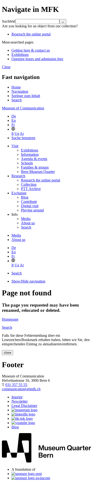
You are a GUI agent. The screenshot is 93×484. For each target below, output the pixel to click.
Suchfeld (8, 21)
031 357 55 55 (16, 385)
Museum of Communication (23, 108)
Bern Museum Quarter (38, 172)
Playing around (32, 210)
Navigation (19, 91)
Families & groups (35, 167)
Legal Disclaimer (24, 406)
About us (28, 223)
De (13, 116)
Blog (24, 197)
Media (26, 219)
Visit (14, 146)
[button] (13, 129)
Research (18, 176)
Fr (13, 125)
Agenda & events (34, 159)
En (13, 120)
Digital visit (29, 206)
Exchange (18, 193)
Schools (27, 163)
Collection (28, 184)
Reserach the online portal (31, 34)
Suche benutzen (23, 138)
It (12, 134)
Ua (17, 134)
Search (16, 100)
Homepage (10, 319)
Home (16, 87)
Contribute (29, 202)
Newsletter (19, 401)
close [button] (7, 352)
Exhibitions (20, 55)
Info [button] (14, 214)
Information (30, 154)
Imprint (16, 397)
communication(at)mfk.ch (21, 389)
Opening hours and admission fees (37, 59)
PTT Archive (31, 189)
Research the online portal (40, 180)
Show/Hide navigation (28, 281)
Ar (22, 134)
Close (6, 67)
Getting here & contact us (30, 50)
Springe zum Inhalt (25, 96)
